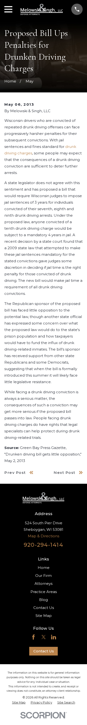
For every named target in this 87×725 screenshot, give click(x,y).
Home (44, 567)
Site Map (44, 615)
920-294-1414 (43, 544)
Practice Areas (43, 591)
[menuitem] (19, 702)
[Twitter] (43, 637)
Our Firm (43, 575)
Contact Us (43, 607)
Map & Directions (43, 536)
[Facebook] (33, 637)
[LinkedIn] (53, 637)
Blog (43, 599)
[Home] (42, 9)
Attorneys (43, 583)
